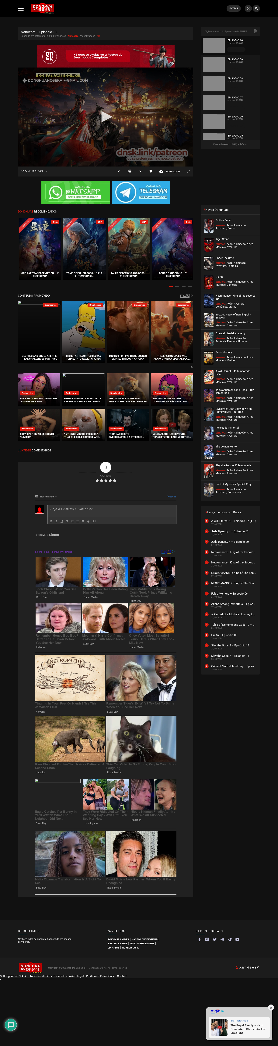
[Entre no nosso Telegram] (141, 193)
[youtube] (237, 939)
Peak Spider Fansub (142, 943)
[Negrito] (51, 521)
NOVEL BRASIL (130, 947)
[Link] (88, 521)
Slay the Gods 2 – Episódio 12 (230, 645)
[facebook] (199, 939)
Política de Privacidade (100, 976)
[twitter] (215, 939)
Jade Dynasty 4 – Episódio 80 (230, 541)
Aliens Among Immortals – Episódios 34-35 (233, 604)
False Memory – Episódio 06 (229, 593)
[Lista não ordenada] (77, 521)
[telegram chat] (230, 939)
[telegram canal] (222, 939)
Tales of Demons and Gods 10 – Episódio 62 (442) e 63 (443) (233, 624)
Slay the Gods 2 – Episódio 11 (230, 656)
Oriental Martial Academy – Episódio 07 (233, 666)
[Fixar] (67, 521)
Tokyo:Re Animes (118, 939)
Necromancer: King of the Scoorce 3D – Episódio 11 (233, 552)
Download (169, 172)
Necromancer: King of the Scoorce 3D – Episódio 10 (233, 562)
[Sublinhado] (61, 521)
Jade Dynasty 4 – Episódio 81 (230, 531)
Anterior (119, 172)
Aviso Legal (76, 976)
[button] (171, 286)
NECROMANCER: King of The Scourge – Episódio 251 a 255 (233, 573)
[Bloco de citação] (82, 521)
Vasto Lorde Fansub (145, 939)
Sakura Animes (117, 943)
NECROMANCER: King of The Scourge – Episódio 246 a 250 (233, 583)
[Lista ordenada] (72, 521)
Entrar (233, 8)
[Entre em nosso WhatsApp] (75, 193)
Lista (129, 172)
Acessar (171, 496)
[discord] (207, 939)
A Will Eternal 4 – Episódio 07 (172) (233, 521)
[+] (94, 521)
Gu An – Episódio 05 (224, 635)
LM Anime (113, 947)
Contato (122, 976)
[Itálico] (56, 521)
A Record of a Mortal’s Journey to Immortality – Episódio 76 (233, 614)
